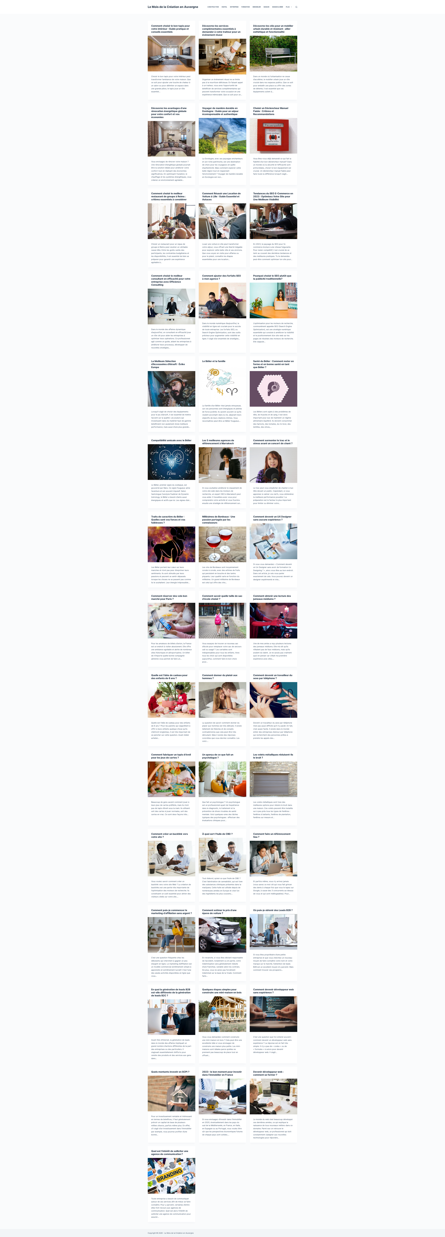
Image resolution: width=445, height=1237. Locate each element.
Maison (266, 7)
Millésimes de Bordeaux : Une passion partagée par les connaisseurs (218, 519)
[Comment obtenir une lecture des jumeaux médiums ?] (273, 620)
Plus (288, 7)
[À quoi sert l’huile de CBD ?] (222, 855)
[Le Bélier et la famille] (222, 383)
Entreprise (234, 7)
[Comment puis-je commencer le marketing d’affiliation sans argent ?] (171, 935)
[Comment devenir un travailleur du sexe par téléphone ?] (273, 700)
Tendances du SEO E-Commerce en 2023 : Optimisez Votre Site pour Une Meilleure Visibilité (273, 196)
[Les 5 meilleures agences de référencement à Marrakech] (222, 465)
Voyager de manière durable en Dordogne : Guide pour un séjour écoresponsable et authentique (220, 111)
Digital (224, 7)
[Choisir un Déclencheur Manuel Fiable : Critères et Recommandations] (273, 136)
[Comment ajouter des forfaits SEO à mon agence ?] (222, 300)
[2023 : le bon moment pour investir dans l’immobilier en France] (222, 1096)
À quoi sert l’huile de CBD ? (217, 834)
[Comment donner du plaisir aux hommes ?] (222, 700)
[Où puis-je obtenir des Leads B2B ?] (273, 932)
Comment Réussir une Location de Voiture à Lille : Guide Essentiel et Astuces (221, 196)
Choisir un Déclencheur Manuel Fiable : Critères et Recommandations (270, 111)
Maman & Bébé (277, 7)
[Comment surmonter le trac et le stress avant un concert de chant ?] (273, 465)
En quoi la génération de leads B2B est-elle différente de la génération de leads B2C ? (171, 992)
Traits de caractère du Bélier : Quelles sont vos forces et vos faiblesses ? (168, 519)
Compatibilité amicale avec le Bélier (171, 440)
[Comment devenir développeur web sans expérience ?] (273, 1014)
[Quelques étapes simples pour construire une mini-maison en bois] (222, 1014)
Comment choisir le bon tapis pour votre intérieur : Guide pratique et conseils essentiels (170, 28)
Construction (213, 7)
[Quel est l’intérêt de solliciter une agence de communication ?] (171, 1176)
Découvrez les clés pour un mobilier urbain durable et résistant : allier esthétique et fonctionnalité (273, 28)
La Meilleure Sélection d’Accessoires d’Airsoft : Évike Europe (168, 364)
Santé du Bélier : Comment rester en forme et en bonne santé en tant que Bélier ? (273, 364)
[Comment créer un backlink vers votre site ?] (171, 858)
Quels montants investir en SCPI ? (170, 1071)
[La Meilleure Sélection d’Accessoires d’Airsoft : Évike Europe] (171, 389)
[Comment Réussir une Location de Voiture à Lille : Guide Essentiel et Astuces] (222, 221)
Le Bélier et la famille (213, 361)
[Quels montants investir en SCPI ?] (171, 1093)
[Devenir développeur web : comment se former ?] (273, 1096)
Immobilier (257, 7)
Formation (245, 7)
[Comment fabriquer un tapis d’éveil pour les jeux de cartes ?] (171, 779)
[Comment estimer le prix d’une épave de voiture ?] (222, 935)
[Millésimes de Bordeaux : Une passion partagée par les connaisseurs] (222, 544)
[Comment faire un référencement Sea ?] (273, 858)
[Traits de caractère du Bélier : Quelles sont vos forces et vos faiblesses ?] (171, 544)
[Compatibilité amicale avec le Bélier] (171, 462)
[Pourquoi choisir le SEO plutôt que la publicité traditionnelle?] (273, 300)
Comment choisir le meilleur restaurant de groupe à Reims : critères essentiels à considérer (169, 196)
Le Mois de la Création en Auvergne (173, 7)
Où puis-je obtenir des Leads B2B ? (273, 910)
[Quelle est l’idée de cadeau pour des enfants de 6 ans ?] (171, 700)
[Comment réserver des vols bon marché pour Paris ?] (171, 620)
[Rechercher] (296, 7)
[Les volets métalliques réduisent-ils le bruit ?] (273, 779)
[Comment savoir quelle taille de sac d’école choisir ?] (222, 620)
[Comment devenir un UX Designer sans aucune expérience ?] (273, 541)
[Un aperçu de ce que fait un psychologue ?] (222, 779)
